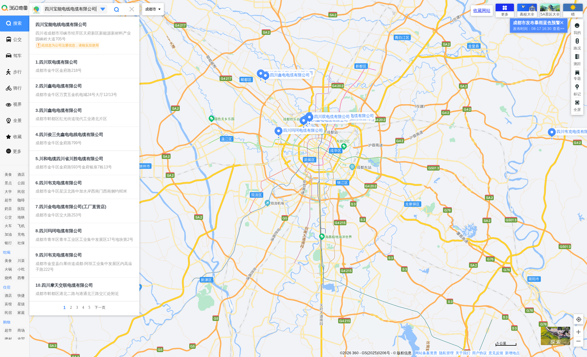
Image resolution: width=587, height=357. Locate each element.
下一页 (99, 307)
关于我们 (463, 353)
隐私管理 (446, 353)
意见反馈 (496, 353)
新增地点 (512, 353)
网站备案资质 (426, 353)
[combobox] (84, 9)
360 (355, 353)
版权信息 (404, 353)
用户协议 (479, 353)
